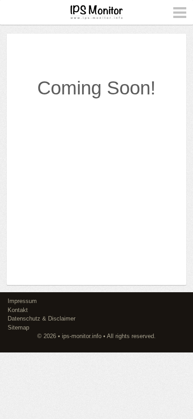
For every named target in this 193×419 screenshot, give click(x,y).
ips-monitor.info (81, 336)
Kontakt (18, 310)
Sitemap (18, 327)
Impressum (22, 301)
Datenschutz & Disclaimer (41, 318)
